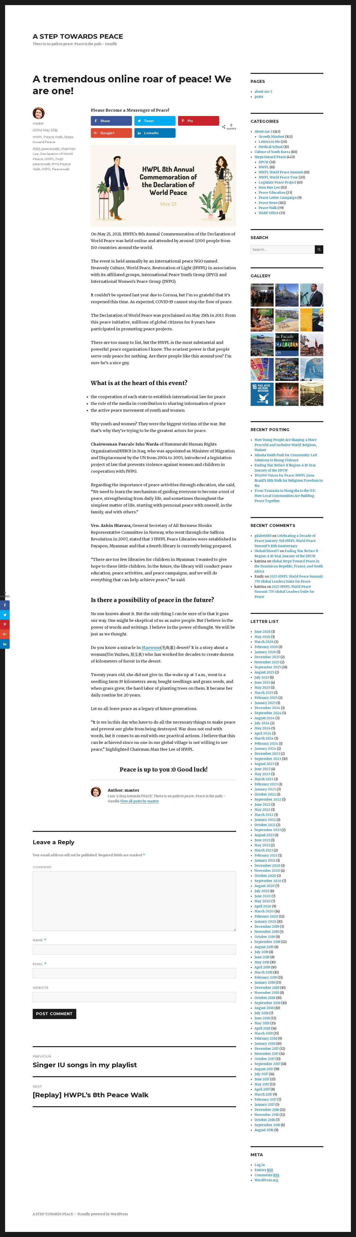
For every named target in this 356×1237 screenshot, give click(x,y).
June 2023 (263, 769)
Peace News (268, 203)
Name (39, 940)
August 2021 (264, 835)
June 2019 (262, 957)
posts (259, 97)
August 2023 (264, 764)
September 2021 (268, 830)
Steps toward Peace (270, 157)
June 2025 (262, 682)
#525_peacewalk (46, 149)
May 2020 (263, 901)
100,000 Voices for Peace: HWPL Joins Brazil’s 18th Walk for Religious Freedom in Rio (289, 480)
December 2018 (267, 988)
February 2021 (266, 855)
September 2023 (268, 759)
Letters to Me (269, 142)
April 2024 (263, 733)
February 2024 (266, 744)
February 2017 (266, 1100)
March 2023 (264, 779)
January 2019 (265, 983)
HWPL (37, 137)
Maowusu (151, 647)
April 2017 (262, 1089)
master (38, 123)
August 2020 (265, 886)
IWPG (46, 169)
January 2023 (265, 789)
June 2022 (263, 805)
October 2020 (265, 876)
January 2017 (265, 1105)
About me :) (263, 132)
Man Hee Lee (269, 188)
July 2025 (262, 677)
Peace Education (272, 193)
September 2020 (268, 881)
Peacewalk (61, 169)
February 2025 (266, 698)
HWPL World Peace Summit (281, 172)
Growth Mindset (271, 137)
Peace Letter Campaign (278, 198)
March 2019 (263, 972)
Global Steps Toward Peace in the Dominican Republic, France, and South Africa (289, 566)
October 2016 (265, 1120)
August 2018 (264, 1008)
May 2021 (262, 845)
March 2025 (264, 693)
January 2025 (265, 703)
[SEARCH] (319, 249)
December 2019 (267, 927)
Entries (264, 1170)
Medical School (271, 147)
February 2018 (266, 1038)
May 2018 (262, 1023)
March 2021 (264, 850)
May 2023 (262, 774)
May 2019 (262, 962)
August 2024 (265, 718)
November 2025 (267, 662)
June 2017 (262, 1079)
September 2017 (267, 1064)
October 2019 (265, 937)
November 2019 (267, 932)
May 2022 (262, 810)
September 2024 (268, 713)
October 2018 (265, 998)
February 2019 (266, 977)
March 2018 (264, 1033)
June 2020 (263, 896)
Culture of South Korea (272, 152)
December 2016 (267, 1110)
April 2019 (262, 967)
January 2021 (265, 860)
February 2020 (266, 916)
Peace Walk (53, 137)
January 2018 (265, 1044)
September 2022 (268, 799)
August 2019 (264, 947)
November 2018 (267, 993)
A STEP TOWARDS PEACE (78, 36)
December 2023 (267, 754)
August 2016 (264, 1130)
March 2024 (264, 738)
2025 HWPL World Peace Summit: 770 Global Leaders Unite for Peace (284, 592)
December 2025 (267, 657)
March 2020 (264, 911)
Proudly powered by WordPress (102, 1214)
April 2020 (263, 906)
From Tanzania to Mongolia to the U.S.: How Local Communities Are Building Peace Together (285, 496)
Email (39, 964)
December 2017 (267, 1049)
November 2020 (267, 871)
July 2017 (261, 1074)
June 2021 (262, 840)
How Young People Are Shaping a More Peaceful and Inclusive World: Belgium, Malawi (286, 445)
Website (41, 988)
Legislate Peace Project (277, 182)
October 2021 (265, 825)
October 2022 (265, 794)
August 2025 (264, 672)
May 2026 (262, 637)
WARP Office (269, 213)
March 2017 (263, 1094)
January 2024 (265, 749)
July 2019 (261, 952)
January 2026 (265, 652)
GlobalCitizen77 (267, 551)
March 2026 (264, 642)
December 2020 (267, 866)
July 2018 (262, 1013)
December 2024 (267, 708)
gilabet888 (263, 536)
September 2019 (267, 942)
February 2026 (266, 647)
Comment (42, 867)
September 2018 (267, 1003)
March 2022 (264, 815)
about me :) (263, 92)
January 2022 (265, 820)
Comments (267, 1175)
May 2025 (262, 688)
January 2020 (265, 922)
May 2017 (262, 1084)
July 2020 (262, 891)
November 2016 (267, 1115)
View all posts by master (139, 801)
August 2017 (264, 1069)
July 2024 (262, 723)
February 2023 (266, 784)
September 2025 (268, 667)
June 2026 (263, 632)
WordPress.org (266, 1180)
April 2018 (262, 1028)
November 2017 (267, 1054)
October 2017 (265, 1059)
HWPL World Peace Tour (278, 177)
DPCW (264, 162)
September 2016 (267, 1125)
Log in (260, 1165)
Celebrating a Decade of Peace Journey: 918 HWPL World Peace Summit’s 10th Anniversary (285, 541)
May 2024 (263, 728)
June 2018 (262, 1018)
